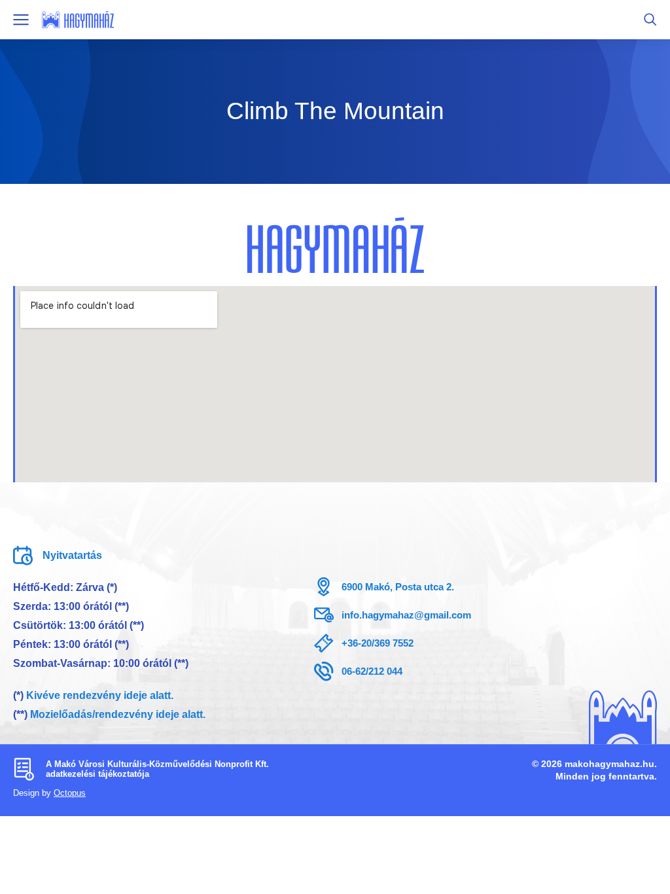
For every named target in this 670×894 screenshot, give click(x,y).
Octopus (70, 793)
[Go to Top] (637, 861)
